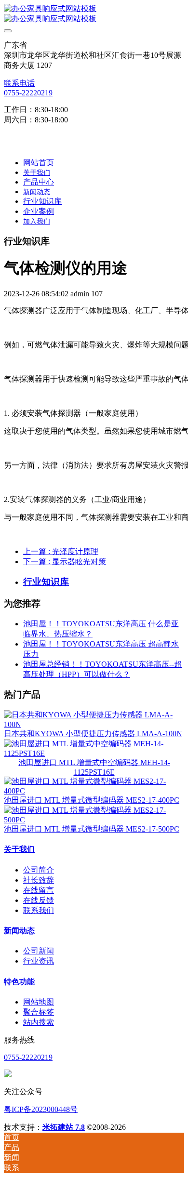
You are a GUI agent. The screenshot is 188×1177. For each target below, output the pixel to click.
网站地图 (38, 1002)
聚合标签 (38, 1012)
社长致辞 (38, 880)
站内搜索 (38, 1022)
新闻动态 (19, 930)
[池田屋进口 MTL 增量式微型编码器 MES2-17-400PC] (94, 791)
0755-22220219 (28, 93)
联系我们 (38, 910)
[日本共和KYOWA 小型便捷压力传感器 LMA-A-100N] (94, 724)
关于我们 (19, 849)
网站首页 (38, 163)
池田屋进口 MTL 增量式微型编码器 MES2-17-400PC (91, 800)
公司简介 (38, 870)
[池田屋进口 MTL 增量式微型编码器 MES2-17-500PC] (94, 820)
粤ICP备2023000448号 (41, 1109)
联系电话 (19, 83)
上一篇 (60, 551)
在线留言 (38, 890)
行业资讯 (38, 961)
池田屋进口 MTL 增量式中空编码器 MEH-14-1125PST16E (94, 767)
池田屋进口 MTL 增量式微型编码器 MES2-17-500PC (91, 829)
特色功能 (19, 982)
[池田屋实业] (94, 14)
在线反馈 (38, 900)
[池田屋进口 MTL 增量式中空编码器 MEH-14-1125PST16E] (94, 753)
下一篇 (64, 561)
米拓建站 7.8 (63, 1127)
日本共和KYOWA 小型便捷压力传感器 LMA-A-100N (93, 733)
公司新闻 (38, 951)
